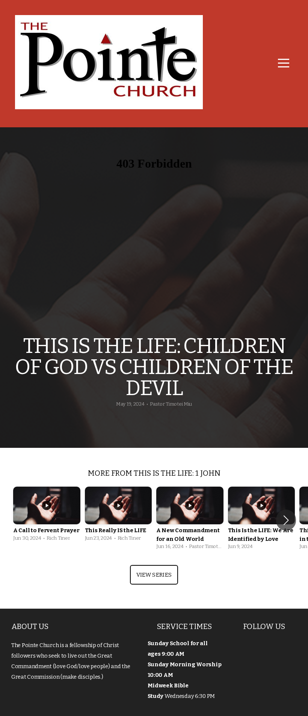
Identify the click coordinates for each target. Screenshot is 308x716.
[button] (286, 520)
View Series (154, 574)
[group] (46, 516)
